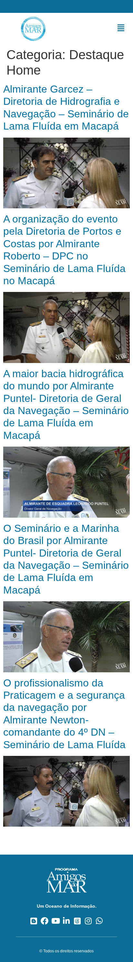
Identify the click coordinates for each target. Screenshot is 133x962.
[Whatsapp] (99, 920)
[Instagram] (88, 920)
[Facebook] (44, 920)
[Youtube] (55, 920)
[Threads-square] (77, 920)
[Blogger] (33, 920)
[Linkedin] (66, 920)
